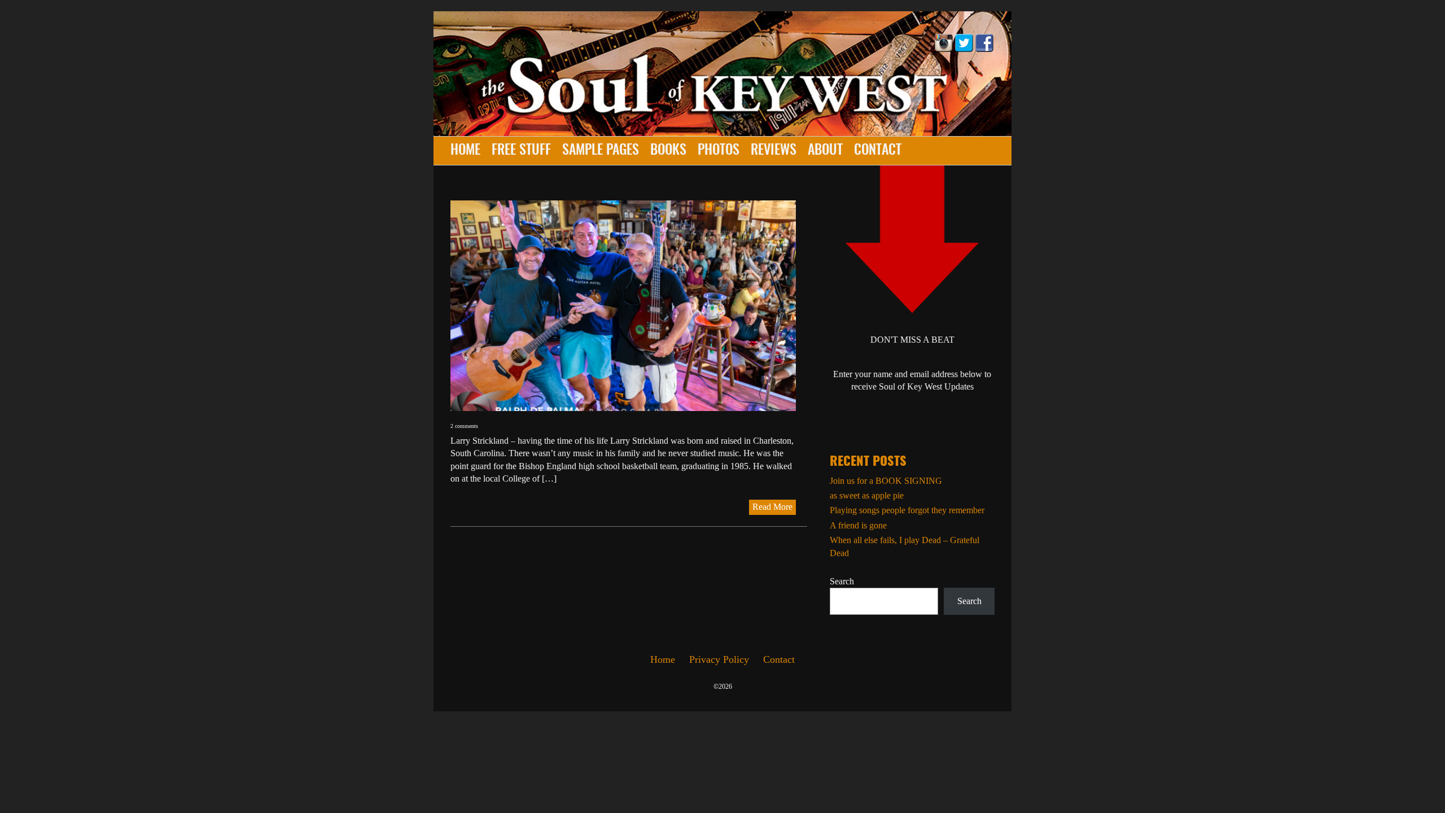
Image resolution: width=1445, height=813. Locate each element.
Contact (877, 151)
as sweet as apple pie (867, 495)
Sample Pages (600, 151)
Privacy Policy (719, 659)
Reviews (773, 151)
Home (465, 151)
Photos (718, 151)
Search (842, 581)
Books (668, 151)
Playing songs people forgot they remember (907, 510)
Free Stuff (521, 151)
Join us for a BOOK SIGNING (886, 481)
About (825, 151)
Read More (772, 507)
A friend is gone (858, 525)
